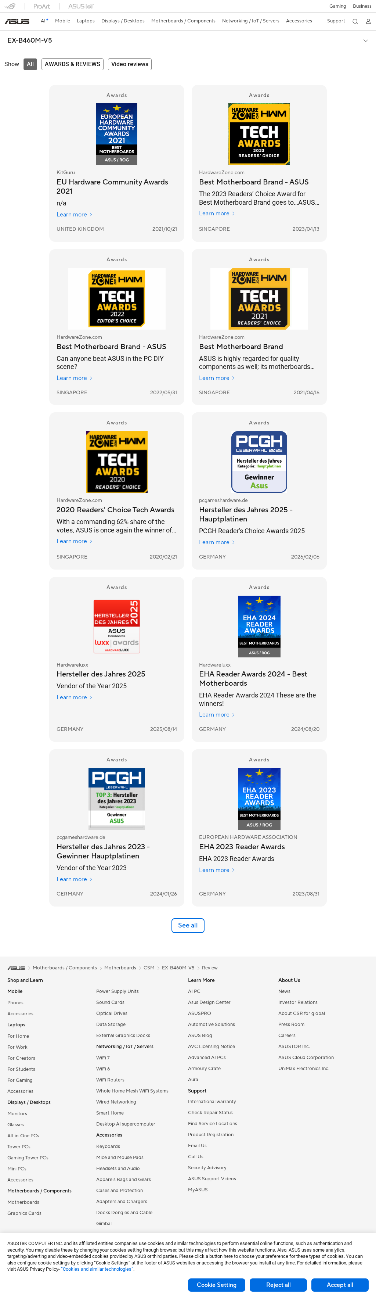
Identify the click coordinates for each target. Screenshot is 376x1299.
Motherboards (23, 1202)
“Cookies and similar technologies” (97, 1269)
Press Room (291, 1024)
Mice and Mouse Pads (120, 1157)
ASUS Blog (200, 1035)
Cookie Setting (216, 1285)
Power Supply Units (117, 991)
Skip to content (8, 22)
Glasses (15, 1125)
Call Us (195, 1157)
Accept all (340, 1285)
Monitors (17, 1114)
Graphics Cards (24, 1213)
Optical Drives (111, 1013)
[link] (16, 21)
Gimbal (104, 1224)
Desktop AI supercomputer (125, 1124)
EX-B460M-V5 (29, 41)
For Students (21, 1069)
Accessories (20, 1014)
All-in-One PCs (23, 1136)
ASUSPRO (199, 1013)
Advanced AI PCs (207, 1058)
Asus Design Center (209, 1002)
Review (210, 968)
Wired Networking (116, 1102)
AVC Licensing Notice (211, 1046)
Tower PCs (18, 1147)
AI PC (194, 991)
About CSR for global (301, 1013)
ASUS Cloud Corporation (306, 1058)
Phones (15, 1003)
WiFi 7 (103, 1058)
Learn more (72, 214)
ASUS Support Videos (212, 1179)
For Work (17, 1047)
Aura (193, 1080)
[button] (337, 6)
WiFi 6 (103, 1069)
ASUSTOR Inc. (294, 1046)
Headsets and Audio (118, 1168)
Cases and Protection (119, 1191)
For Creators (21, 1058)
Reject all (278, 1285)
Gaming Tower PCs (27, 1158)
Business (362, 6)
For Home (18, 1036)
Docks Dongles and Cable (124, 1213)
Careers (287, 1035)
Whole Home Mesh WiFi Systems (132, 1091)
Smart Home (110, 1113)
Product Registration (211, 1135)
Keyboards (108, 1146)
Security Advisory (207, 1168)
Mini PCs (16, 1169)
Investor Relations (298, 1002)
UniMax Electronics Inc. (303, 1069)
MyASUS (198, 1190)
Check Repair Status (210, 1113)
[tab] (30, 64)
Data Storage (111, 1024)
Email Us (197, 1146)
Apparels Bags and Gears (123, 1180)
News (284, 991)
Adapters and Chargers (121, 1202)
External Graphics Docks (123, 1035)
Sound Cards (110, 1002)
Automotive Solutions (211, 1024)
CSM (149, 968)
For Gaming (20, 1080)
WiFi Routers (110, 1080)
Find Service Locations (212, 1124)
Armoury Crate (204, 1069)
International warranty (212, 1102)
